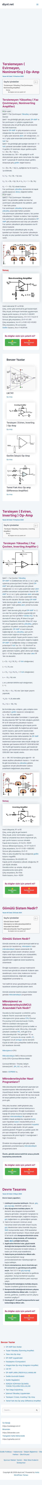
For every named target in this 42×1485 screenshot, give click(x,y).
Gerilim (5, 328)
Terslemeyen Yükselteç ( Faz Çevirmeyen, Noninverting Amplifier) (18, 86)
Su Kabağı (6, 1423)
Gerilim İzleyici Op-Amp (18, 455)
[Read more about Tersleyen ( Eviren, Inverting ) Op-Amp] (21, 411)
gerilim (16, 163)
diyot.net (8, 4)
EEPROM (11, 1072)
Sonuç (8, 90)
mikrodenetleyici (8, 949)
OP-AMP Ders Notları (14, 1347)
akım (21, 136)
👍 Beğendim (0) (12, 342)
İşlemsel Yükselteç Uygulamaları (18, 1393)
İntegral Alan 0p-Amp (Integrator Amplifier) (22, 1365)
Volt (3, 141)
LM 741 (10, 393)
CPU (27, 1018)
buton (33, 1119)
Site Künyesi (24, 1454)
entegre (19, 1040)
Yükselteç (25, 114)
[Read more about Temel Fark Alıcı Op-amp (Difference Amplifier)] (21, 475)
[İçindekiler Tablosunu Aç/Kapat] (34, 82)
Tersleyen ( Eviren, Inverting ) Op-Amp (20, 1397)
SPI (15, 1067)
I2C (18, 1067)
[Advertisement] (21, 31)
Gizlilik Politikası (6, 1452)
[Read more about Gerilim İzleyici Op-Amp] (21, 444)
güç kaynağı (9, 1206)
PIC (18, 1032)
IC (33, 1037)
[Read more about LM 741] (21, 378)
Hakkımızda (17, 1452)
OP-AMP (34, 120)
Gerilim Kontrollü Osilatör (15, 1376)
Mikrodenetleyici (8, 1056)
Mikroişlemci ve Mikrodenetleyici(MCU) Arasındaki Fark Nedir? (17, 925)
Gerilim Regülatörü (12, 1380)
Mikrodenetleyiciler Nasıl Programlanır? (17, 929)
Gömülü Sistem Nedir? (11, 921)
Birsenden (6, 1429)
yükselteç (18, 189)
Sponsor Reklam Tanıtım (13, 1460)
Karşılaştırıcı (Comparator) (16, 1362)
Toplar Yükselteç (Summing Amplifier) (20, 1351)
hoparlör (35, 1124)
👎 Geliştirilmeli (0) (29, 342)
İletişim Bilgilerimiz (31, 1452)
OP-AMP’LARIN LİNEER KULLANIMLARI (21, 1373)
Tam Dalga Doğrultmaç (14, 1390)
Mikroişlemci (7, 1051)
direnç (18, 192)
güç (36, 1203)
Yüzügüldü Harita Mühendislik (13, 1436)
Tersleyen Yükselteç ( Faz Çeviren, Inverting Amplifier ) (19, 530)
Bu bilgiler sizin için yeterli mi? (17, 92)
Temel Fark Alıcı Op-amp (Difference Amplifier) (23, 1401)
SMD (6, 1230)
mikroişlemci (26, 946)
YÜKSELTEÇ (28, 616)
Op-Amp (9, 397)
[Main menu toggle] (37, 4)
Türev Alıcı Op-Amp (13, 1354)
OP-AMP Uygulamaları (14, 1358)
